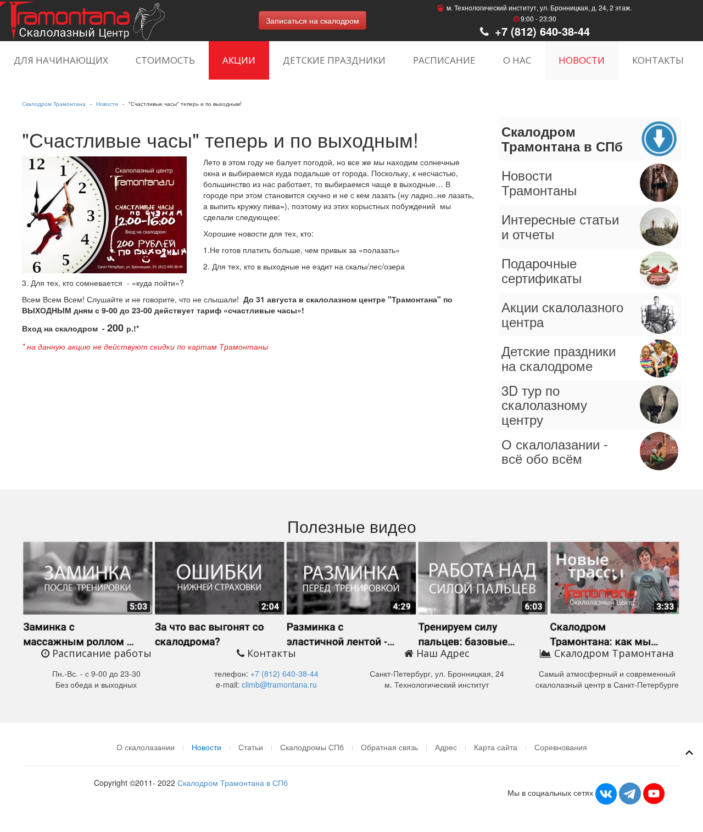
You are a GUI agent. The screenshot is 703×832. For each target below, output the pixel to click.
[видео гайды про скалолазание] (351, 592)
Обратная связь (389, 746)
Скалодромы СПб (312, 746)
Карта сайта (495, 746)
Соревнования (560, 746)
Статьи (250, 746)
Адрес (446, 746)
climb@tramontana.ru (279, 684)
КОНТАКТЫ (658, 60)
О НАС (517, 60)
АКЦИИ (238, 60)
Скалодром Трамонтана (54, 104)
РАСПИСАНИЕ (444, 60)
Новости (107, 104)
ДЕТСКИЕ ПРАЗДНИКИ (334, 60)
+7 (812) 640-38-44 (541, 31)
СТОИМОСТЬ (165, 60)
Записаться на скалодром (312, 20)
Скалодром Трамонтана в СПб (232, 782)
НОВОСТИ (582, 60)
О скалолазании (145, 746)
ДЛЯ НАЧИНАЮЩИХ (61, 60)
